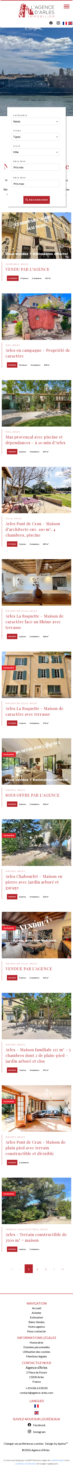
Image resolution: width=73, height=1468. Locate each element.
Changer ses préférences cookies (24, 1443)
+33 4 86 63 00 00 (36, 1388)
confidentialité (57, 1460)
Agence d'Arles (36, 1368)
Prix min (19, 161)
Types (17, 131)
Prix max (19, 178)
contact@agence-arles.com (36, 1392)
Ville (17, 146)
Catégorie (20, 115)
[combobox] (36, 121)
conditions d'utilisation (25, 1463)
